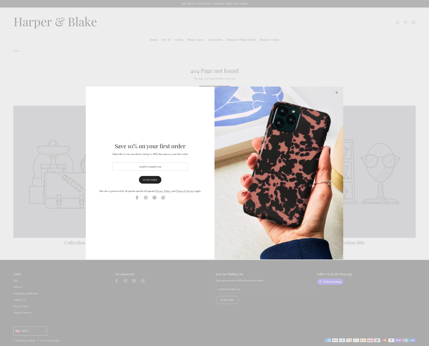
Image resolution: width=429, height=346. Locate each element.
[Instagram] (146, 198)
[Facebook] (137, 198)
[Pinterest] (154, 198)
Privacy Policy (163, 191)
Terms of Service (185, 191)
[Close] (337, 93)
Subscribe (150, 179)
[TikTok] (163, 198)
